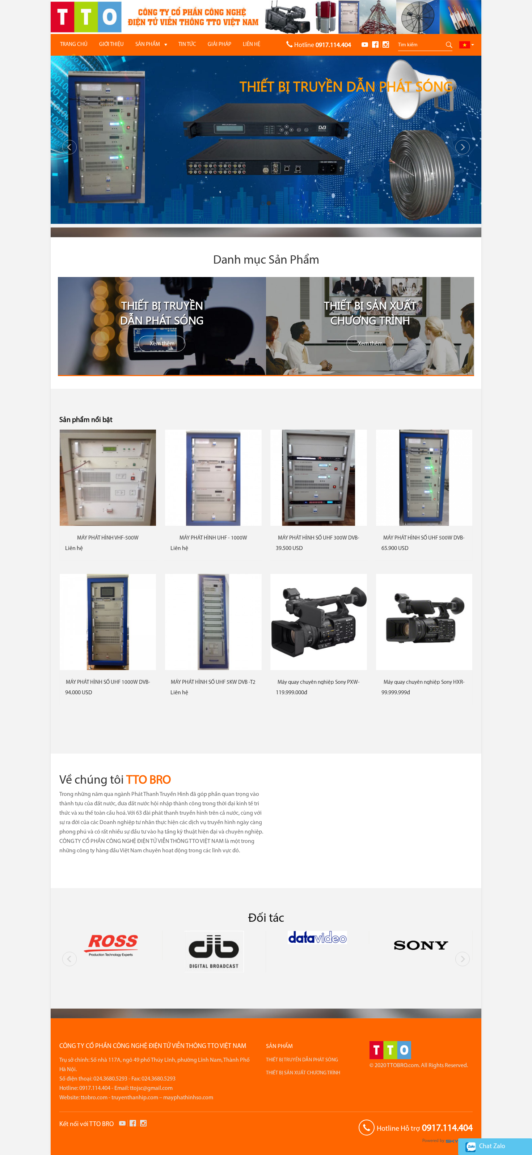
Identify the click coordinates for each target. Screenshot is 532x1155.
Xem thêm (162, 343)
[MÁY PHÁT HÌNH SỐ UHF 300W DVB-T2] (318, 478)
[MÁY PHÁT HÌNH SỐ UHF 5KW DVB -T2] (213, 622)
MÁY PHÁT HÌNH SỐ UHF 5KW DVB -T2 (213, 682)
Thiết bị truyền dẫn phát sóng (162, 312)
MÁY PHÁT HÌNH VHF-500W (108, 538)
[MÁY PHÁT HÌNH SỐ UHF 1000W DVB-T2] (108, 622)
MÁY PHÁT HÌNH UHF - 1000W (213, 538)
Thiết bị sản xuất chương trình (370, 312)
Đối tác (266, 918)
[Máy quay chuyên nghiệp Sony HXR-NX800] (424, 622)
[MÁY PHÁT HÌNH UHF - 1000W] (213, 478)
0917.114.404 (447, 1128)
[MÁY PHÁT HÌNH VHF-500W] (108, 478)
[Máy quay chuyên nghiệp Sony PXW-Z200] (318, 622)
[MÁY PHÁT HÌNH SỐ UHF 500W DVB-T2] (424, 478)
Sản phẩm (279, 1046)
